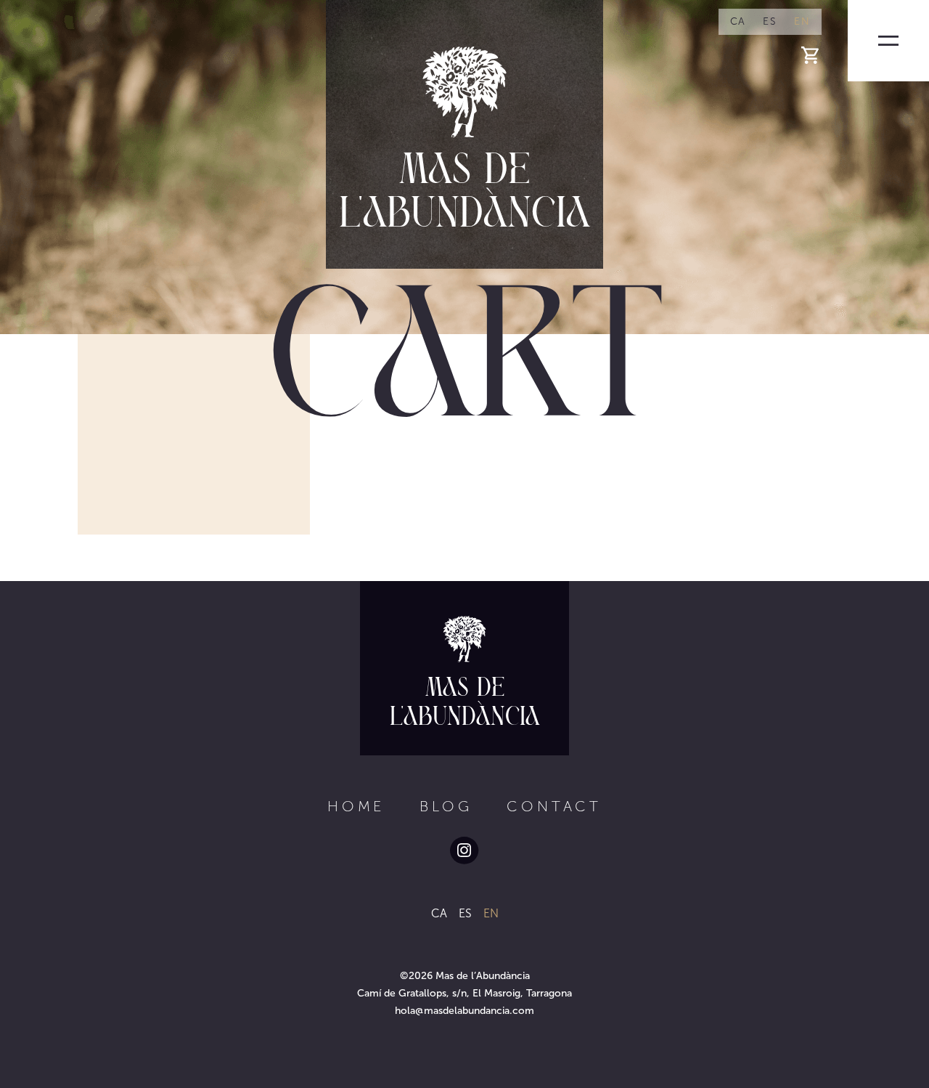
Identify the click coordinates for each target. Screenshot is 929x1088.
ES (770, 21)
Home (356, 806)
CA (738, 21)
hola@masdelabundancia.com (464, 1010)
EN (802, 21)
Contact (554, 806)
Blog (446, 806)
